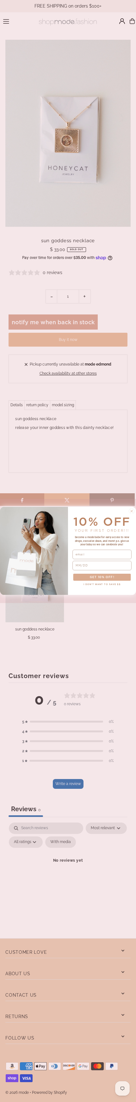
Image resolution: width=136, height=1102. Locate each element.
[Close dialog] (131, 511)
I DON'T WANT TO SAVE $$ (102, 584)
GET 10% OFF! (102, 577)
